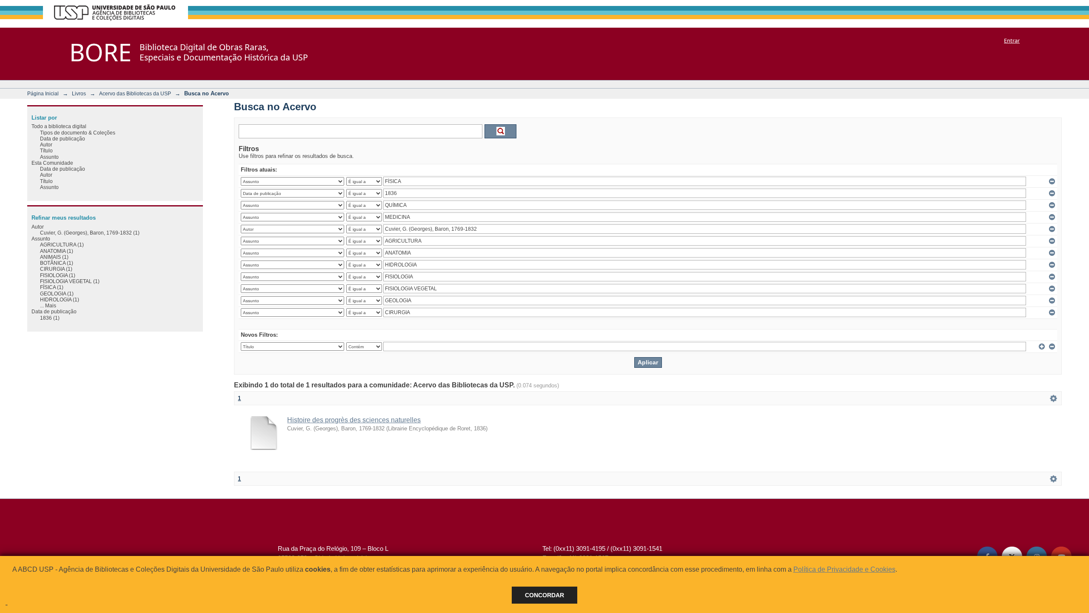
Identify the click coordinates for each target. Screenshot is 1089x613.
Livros (79, 93)
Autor (46, 144)
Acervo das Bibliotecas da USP (135, 93)
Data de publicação (62, 138)
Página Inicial (43, 93)
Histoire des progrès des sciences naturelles (354, 420)
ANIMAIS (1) (54, 257)
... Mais (48, 305)
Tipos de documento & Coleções (77, 132)
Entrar (1012, 40)
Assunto (49, 157)
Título (46, 150)
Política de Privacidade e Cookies (844, 569)
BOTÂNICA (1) (56, 263)
